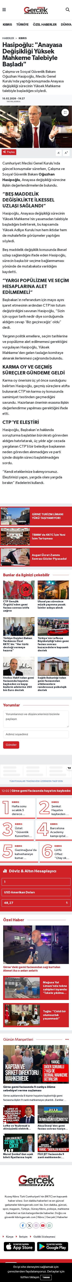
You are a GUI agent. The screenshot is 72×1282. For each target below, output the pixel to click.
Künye (9, 1236)
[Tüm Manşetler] (67, 1039)
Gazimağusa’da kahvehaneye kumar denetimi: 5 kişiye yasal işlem (26, 854)
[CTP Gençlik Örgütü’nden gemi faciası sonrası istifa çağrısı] (19, 589)
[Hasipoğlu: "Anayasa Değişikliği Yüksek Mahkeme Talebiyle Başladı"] (36, 127)
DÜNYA (66, 24)
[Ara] (68, 10)
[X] (29, 1225)
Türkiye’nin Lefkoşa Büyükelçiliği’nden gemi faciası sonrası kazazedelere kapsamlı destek (53, 644)
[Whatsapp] (49, 1225)
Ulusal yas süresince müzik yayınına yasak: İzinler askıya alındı (52, 604)
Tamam (46, 1277)
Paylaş (11, 152)
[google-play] (52, 1247)
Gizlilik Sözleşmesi (44, 1236)
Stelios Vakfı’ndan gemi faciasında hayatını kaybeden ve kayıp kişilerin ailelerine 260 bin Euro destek (18, 684)
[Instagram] (36, 1225)
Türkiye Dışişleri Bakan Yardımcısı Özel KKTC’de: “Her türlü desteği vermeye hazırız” (17, 644)
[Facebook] (23, 1225)
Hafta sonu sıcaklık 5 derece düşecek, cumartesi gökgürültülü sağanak (21, 810)
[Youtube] (43, 1225)
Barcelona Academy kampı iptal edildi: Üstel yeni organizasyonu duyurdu (60, 832)
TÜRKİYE (22, 24)
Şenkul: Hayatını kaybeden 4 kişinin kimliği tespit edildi (60, 810)
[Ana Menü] (4, 9)
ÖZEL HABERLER (44, 24)
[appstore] (19, 1247)
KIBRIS (7, 24)
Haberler (8, 38)
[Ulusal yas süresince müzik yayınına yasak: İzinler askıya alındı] (53, 589)
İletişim (23, 1236)
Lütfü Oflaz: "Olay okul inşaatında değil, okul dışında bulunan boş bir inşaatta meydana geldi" (61, 854)
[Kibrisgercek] (36, 10)
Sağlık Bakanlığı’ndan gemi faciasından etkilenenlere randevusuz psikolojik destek (52, 684)
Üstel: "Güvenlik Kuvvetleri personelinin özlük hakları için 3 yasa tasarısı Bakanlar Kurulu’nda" (23, 832)
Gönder (11, 744)
